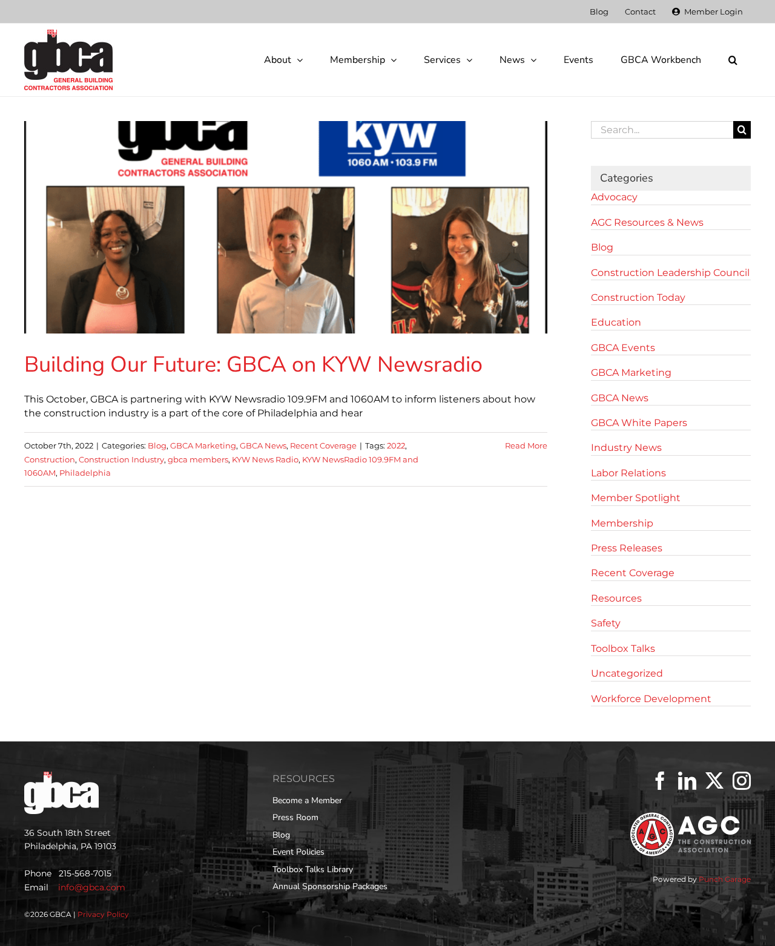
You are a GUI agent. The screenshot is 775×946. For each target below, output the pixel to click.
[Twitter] (714, 781)
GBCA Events (623, 347)
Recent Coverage (323, 445)
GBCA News (263, 445)
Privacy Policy (103, 914)
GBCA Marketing (203, 445)
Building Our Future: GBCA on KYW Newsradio (253, 364)
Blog (157, 445)
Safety (606, 623)
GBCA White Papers (639, 423)
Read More (526, 445)
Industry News (626, 447)
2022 (396, 445)
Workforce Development (651, 699)
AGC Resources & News (647, 222)
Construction (49, 459)
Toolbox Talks (623, 648)
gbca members (198, 459)
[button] (732, 60)
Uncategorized (627, 673)
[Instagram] (742, 781)
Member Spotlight (636, 498)
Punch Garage (725, 879)
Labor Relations (628, 473)
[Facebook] (660, 781)
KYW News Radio (265, 459)
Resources (616, 598)
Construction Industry (121, 459)
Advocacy (614, 197)
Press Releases (626, 548)
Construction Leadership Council (670, 272)
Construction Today (638, 297)
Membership (622, 523)
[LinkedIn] (687, 781)
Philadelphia (85, 473)
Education (616, 322)
